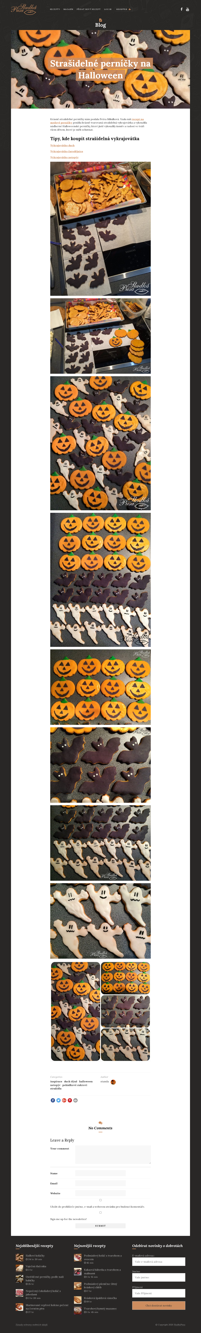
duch (67, 1081)
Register (122, 9)
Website (55, 1193)
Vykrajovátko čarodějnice (66, 151)
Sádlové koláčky (35, 1255)
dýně (74, 1081)
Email (53, 1183)
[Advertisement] (23, 158)
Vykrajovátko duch (62, 145)
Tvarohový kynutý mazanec (100, 1308)
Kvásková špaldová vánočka (100, 1298)
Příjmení (137, 1287)
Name (53, 1173)
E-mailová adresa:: (143, 1255)
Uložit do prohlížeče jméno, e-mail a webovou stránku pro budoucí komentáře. (97, 1206)
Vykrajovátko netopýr (64, 157)
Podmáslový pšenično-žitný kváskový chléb (100, 1285)
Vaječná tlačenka (36, 1266)
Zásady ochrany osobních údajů (31, 1324)
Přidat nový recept (89, 9)
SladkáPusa (179, 1324)
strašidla (55, 1088)
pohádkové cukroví (74, 1085)
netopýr (55, 1085)
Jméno (136, 1271)
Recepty (55, 9)
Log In (107, 9)
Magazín (68, 9)
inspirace (56, 1081)
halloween (86, 1081)
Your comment (59, 1148)
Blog (100, 25)
